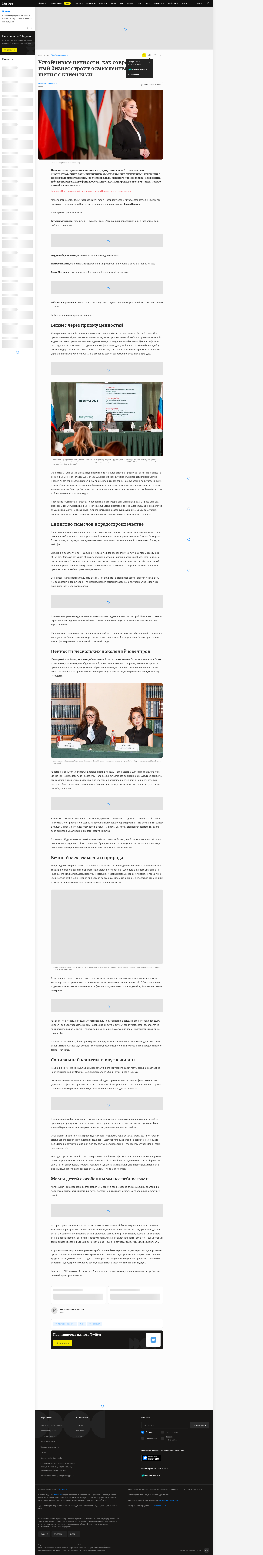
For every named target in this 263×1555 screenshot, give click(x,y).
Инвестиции (96, 1383)
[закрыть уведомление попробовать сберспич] (150, 63)
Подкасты (103, 3)
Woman (130, 3)
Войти (199, 3)
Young (148, 3)
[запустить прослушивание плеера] (149, 55)
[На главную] (7, 3)
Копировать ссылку (152, 84)
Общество (57, 1383)
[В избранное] (83, 1382)
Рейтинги (79, 3)
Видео (113, 3)
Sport (139, 3)
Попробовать (134, 74)
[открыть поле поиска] (208, 3)
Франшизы (90, 3)
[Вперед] (167, 1295)
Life (121, 3)
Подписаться (62, 1343)
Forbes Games (60, 3)
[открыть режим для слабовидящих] (144, 55)
